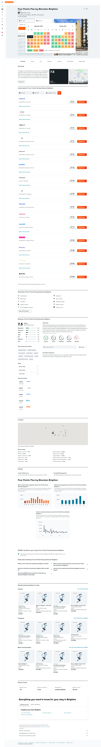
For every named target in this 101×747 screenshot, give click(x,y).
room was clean (21, 353)
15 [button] (35, 40)
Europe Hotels (31, 742)
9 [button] (38, 36)
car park (36, 356)
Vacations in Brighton (46, 712)
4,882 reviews (27, 12)
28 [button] (31, 46)
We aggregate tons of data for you (27, 733)
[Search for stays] (2, 9)
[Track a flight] (2, 21)
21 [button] (31, 43)
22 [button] (35, 43)
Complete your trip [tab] (24, 704)
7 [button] (31, 36)
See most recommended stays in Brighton (78, 647)
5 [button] (48, 33)
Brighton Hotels (69, 742)
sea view (36, 353)
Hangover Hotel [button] (21, 606)
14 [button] (31, 40)
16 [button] (38, 40)
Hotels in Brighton (68, 712)
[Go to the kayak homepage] (9, 2)
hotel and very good (29, 356)
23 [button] (38, 43)
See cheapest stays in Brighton (81, 618)
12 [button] (48, 36)
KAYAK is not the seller (24, 730)
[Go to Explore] (2, 18)
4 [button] (52, 36)
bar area (31, 359)
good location (29, 353)
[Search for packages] (2, 15)
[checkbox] (25, 383)
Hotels (26, 742)
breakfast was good (32, 350)
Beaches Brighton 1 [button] (22, 663)
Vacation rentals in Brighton (27, 714)
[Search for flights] (2, 6)
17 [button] (41, 40)
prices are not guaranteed (45, 726)
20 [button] (28, 43)
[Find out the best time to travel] (2, 24)
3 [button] (41, 33)
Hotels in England (52, 742)
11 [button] (52, 40)
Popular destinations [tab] (35, 704)
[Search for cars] (2, 12)
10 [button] (41, 36)
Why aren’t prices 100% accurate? (27, 735)
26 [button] (48, 43)
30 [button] (38, 46)
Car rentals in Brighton (25, 712)
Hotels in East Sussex (61, 742)
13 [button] (28, 40)
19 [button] (48, 40)
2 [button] (38, 33)
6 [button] (28, 36)
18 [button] (44, 40)
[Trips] (2, 28)
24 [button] (41, 43)
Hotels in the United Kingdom (41, 742)
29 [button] (35, 46)
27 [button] (28, 46)
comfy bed (20, 356)
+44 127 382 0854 (22, 16)
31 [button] (72, 46)
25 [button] (45, 43)
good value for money (23, 359)
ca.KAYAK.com (20, 742)
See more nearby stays (83, 588)
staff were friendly (22, 350)
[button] (2, 2)
